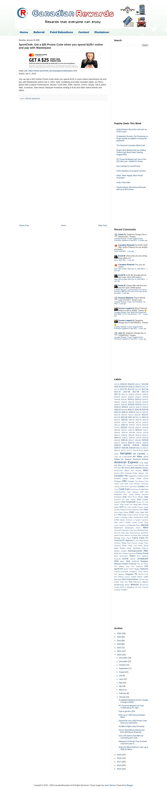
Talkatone (121, 574)
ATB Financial (127, 465)
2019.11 (145, 404)
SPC (132, 566)
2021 (119, 651)
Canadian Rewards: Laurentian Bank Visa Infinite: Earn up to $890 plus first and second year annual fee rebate (130, 291)
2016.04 (116, 384)
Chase (139, 478)
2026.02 (145, 443)
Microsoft (117, 533)
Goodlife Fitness (137, 507)
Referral (39, 32)
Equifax (133, 499)
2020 (119, 655)
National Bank (119, 535)
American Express (126, 462)
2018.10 (124, 399)
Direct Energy (128, 494)
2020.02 (132, 407)
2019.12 (117, 407)
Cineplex (131, 481)
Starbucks (144, 569)
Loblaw (134, 522)
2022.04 (138, 420)
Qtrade (129, 548)
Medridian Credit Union (129, 530)
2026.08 (124, 448)
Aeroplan (126, 453)
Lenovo (121, 522)
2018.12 (138, 399)
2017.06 (145, 389)
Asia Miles (118, 465)
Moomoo (137, 533)
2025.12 (131, 443)
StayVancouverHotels (121, 571)
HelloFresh (135, 510)
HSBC (131, 512)
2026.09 (132, 448)
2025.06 (124, 440)
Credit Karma (134, 489)
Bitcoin (127, 470)
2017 (119, 762)
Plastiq (123, 543)
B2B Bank (117, 468)
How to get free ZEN (127, 711)
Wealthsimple (119, 585)
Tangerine (129, 574)
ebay (146, 497)
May (121, 683)
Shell (128, 561)
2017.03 (123, 389)
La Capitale (137, 520)
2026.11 (145, 448)
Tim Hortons (119, 577)
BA (123, 468)
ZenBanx (124, 590)
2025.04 (145, 438)
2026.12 (117, 450)
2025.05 (117, 440)
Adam (120, 234)
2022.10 (145, 422)
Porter (124, 545)
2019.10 (138, 404)
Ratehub (124, 551)
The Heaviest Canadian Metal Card (130, 145)
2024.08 (124, 435)
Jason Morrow (110, 785)
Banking (127, 468)
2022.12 (124, 425)
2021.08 (117, 417)
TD (135, 574)
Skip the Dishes (142, 564)
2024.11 (145, 435)
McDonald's (118, 530)
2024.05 (139, 432)
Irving (146, 515)
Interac (136, 515)
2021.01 (139, 412)
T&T (115, 574)
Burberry (141, 473)
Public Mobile (143, 545)
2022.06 (117, 422)
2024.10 (138, 435)
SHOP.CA (135, 561)
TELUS (140, 574)
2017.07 (117, 392)
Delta (146, 492)
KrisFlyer (129, 520)
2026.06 (145, 445)
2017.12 (125, 394)
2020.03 (139, 407)
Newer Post (24, 225)
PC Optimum (127, 540)
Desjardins (118, 494)
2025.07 (131, 440)
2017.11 (117, 394)
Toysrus (127, 577)
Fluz (131, 504)
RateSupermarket (135, 551)
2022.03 (132, 420)
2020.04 (28, 98)
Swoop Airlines (143, 571)
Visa (130, 582)
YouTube (145, 587)
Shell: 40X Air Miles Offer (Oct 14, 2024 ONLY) (129, 269)
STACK (131, 569)
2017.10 (145, 392)
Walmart (145, 582)
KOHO (146, 517)
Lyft (127, 525)
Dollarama (145, 494)
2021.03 (117, 415)
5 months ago (142, 240)
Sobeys (121, 566)
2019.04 (131, 402)
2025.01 (125, 438)
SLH (115, 566)
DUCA (130, 497)
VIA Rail (141, 579)
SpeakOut (139, 566)
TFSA (146, 574)
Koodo (122, 520)
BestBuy (145, 468)
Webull (127, 585)
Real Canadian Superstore (127, 553)
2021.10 (131, 417)
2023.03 (145, 425)
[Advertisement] (131, 84)
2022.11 (117, 425)
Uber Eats (117, 579)
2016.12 (138, 387)
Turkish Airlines (136, 577)
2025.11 (124, 443)
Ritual (116, 556)
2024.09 (131, 435)
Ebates (140, 497)
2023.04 (116, 427)
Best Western (136, 468)
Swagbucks (133, 571)
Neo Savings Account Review (128, 166)
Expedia (145, 499)
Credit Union (143, 489)
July (121, 675)
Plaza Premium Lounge (135, 543)
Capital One (133, 476)
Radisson (145, 548)
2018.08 (145, 397)
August (122, 672)
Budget (135, 473)
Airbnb (146, 457)
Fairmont (117, 502)
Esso (139, 499)
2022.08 (131, 422)
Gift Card (127, 507)
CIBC (124, 481)
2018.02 (138, 394)
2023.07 (138, 427)
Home (24, 32)
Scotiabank (142, 558)
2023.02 (138, 425)
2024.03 (124, 432)
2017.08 (126, 392)
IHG (119, 515)
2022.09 (138, 422)
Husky (137, 512)
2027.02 (123, 450)
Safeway (145, 556)
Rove (138, 556)
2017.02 (116, 389)
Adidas (116, 454)
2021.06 (138, 415)
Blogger (130, 785)
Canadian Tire (121, 476)
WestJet (135, 584)
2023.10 (124, 430)
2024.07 (117, 435)
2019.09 (131, 404)
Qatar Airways (119, 548)
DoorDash (117, 497)
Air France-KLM (125, 457)
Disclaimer (102, 32)
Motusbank (144, 533)
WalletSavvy (137, 582)
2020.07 (131, 410)
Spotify (125, 569)
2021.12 (145, 417)
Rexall (145, 553)
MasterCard (118, 528)
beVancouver (118, 470)
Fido (123, 502)
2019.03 (124, 402)
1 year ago (130, 251)
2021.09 (124, 417)
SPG (146, 566)
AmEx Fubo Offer (123, 182)
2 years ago (142, 328)
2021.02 (145, 412)
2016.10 (124, 387)
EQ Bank (125, 499)
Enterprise (117, 499)
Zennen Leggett (125, 308)
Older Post (102, 225)
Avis (146, 465)
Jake (120, 333)
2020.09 (145, 410)
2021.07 (145, 415)
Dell (141, 492)
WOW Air (123, 587)
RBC (146, 551)
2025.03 (138, 438)
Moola (132, 533)
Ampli (141, 463)
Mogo (123, 533)
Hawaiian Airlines (125, 510)
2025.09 (145, 440)
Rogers (132, 556)
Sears (122, 561)
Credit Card (124, 489)
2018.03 (145, 394)
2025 (119, 637)
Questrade (137, 548)
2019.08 (124, 404)
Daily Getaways (133, 492)
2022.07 (124, 422)
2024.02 (117, 432)
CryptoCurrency (120, 492)
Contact (83, 32)
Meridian (141, 530)
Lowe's (116, 525)
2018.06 (131, 397)
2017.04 (131, 389)
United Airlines (132, 579)
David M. (122, 256)
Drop (125, 497)
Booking (117, 473)
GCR (121, 507)
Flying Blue (137, 504)
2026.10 (139, 448)
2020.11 (124, 412)
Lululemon (122, 525)
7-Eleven (135, 450)
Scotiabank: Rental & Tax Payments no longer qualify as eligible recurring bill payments (132, 138)
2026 (119, 633)
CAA (146, 473)
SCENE (125, 559)
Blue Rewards (136, 470)
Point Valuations (61, 32)
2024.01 (145, 430)
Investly (141, 515)
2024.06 (145, 432)
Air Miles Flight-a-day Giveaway (131, 726)
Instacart (130, 515)
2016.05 (123, 384)
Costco (141, 486)
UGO (124, 579)
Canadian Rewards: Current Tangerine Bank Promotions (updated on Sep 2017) (128, 239)
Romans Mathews (125, 298)
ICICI (116, 515)
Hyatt (142, 512)
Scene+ (133, 559)
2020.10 (117, 412)
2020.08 (138, 410)
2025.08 (138, 440)
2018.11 (131, 399)
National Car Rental (130, 535)
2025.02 (132, 438)
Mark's (138, 525)
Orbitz (123, 538)
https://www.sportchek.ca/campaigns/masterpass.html (52, 71)
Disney (137, 494)
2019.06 (145, 402)
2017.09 (135, 392)
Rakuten (117, 551)
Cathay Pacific (128, 478)
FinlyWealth (131, 502)
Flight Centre (124, 504)
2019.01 (145, 399)
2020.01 (125, 407)
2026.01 (138, 443)
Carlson (140, 476)
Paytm (141, 538)
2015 (119, 769)
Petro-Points (143, 540)
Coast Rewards (134, 484)
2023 (119, 644)
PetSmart (117, 543)
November (123, 661)
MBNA (145, 528)
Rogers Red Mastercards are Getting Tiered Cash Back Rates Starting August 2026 (131, 152)
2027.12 (129, 450)
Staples (137, 569)
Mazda (138, 528)
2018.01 (132, 394)
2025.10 (117, 443)
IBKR (146, 512)
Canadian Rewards (126, 245)
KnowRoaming (138, 517)
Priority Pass (132, 545)
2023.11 (131, 430)
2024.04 (132, 432)
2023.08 (145, 427)
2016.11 (131, 387)
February (123, 693)
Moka (127, 533)
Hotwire (125, 512)
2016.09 (117, 387)
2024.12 (117, 438)
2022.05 (145, 420)
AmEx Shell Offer (120, 251)
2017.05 (138, 389)
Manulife (132, 525)
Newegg (117, 538)
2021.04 (124, 415)
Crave (116, 489)
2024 (119, 641)
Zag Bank (117, 590)
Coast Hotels (124, 484)
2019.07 (117, 404)
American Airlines (140, 459)
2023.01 (132, 425)
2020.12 (132, 412)
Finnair (138, 502)
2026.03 (117, 445)
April (121, 686)
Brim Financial (126, 473)
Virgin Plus (124, 582)
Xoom (140, 587)
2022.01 (117, 420)
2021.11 (138, 417)
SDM (116, 561)
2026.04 (126, 445)
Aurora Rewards (138, 465)
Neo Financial (143, 535)
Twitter (145, 577)
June (121, 679)
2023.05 (124, 427)
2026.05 (135, 445)
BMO (145, 470)
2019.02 (117, 402)
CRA (146, 486)
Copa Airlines (133, 486)
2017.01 (145, 387)
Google (146, 507)
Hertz (141, 510)
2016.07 (138, 384)
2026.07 (117, 448)
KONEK (116, 520)
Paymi (129, 538)
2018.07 (138, 397)
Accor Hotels (143, 450)
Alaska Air (118, 459)
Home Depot (118, 512)
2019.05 (138, 402)
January (122, 697)
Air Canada (139, 453)
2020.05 (117, 410)
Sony (127, 566)
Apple (146, 463)
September (123, 668)
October (122, 665)
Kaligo (130, 517)
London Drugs (143, 522)
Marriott (144, 525)
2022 (119, 648)
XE (136, 587)
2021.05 (130, 415)
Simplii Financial (129, 564)
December (123, 658)
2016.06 (131, 384)
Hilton (145, 510)
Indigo (124, 515)
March (122, 690)
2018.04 (117, 397)
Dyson (135, 497)
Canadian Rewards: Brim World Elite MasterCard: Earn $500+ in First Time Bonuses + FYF (130, 313)
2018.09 (117, 399)
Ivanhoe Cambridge (120, 517)
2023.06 (131, 427)
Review (139, 553)
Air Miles (137, 456)
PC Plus (136, 540)
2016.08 (145, 384)
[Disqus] (63, 131)
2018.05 (124, 397)
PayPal (135, 538)
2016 (119, 765)
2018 (119, 758)
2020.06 (124, 410)
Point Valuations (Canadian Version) (131, 171)
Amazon (128, 459)
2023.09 (117, 430)
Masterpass (129, 528)
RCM (116, 553)
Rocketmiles (124, 556)
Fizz (143, 502)
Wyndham (131, 587)
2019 (119, 755)
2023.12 (138, 430)
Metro (146, 530)
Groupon (117, 510)
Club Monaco (139, 481)
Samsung (117, 559)
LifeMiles (128, 522)
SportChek (36, 98)
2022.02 (124, 420)
